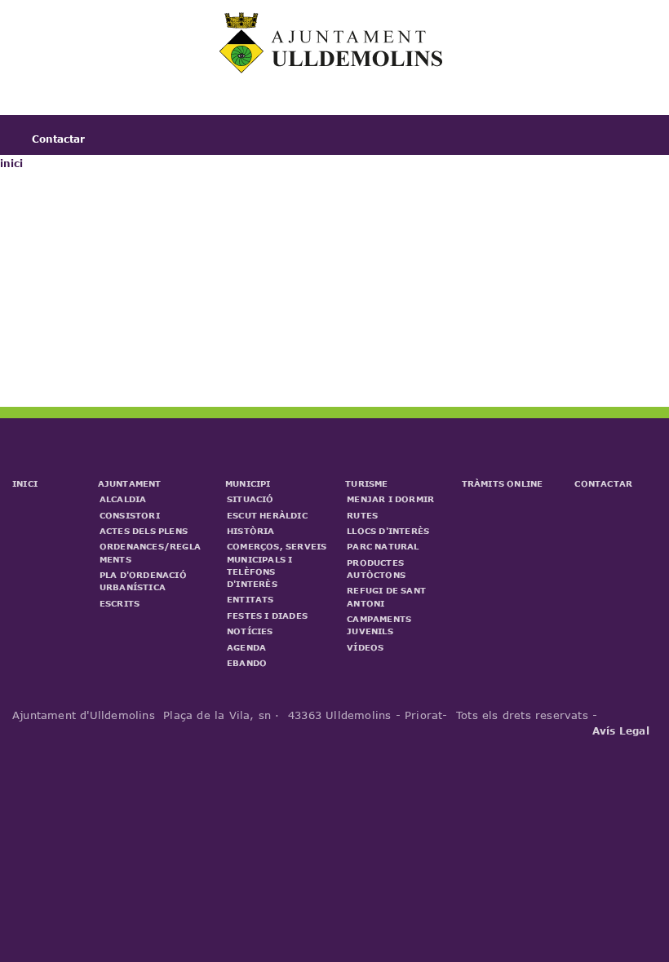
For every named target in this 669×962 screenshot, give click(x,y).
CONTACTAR (603, 483)
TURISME (366, 483)
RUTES (362, 515)
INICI (25, 483)
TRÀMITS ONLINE (502, 483)
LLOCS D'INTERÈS (388, 531)
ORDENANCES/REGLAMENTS (150, 552)
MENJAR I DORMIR (390, 499)
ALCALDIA (123, 499)
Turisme (362, 106)
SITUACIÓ (250, 499)
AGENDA (246, 647)
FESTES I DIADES (267, 615)
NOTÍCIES (250, 631)
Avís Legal (620, 730)
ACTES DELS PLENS (144, 531)
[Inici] (332, 69)
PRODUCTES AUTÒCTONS (376, 569)
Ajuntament (146, 106)
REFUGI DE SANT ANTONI (386, 596)
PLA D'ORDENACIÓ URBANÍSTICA (143, 581)
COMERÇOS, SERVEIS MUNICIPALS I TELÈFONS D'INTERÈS (276, 565)
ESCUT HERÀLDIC (267, 515)
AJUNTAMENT (130, 483)
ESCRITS (120, 603)
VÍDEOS (365, 647)
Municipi (260, 106)
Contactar (58, 138)
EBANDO (247, 663)
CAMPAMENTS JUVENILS (379, 625)
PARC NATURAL (383, 546)
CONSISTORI (130, 515)
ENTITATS (250, 599)
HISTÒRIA (251, 531)
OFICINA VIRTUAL (492, 106)
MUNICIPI (248, 483)
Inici (44, 106)
